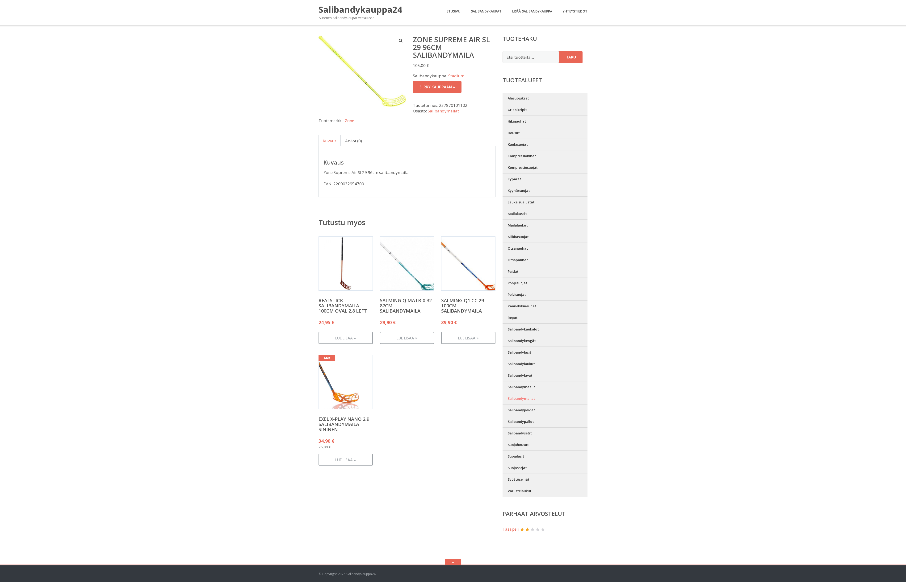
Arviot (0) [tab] (353, 141)
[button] (401, 40)
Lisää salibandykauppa (532, 11)
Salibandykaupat (486, 11)
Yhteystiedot (575, 11)
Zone (349, 120)
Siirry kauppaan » (437, 87)
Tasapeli (511, 529)
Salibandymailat (443, 111)
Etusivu (453, 11)
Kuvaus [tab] (329, 141)
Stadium (456, 75)
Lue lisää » (345, 338)
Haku (571, 57)
